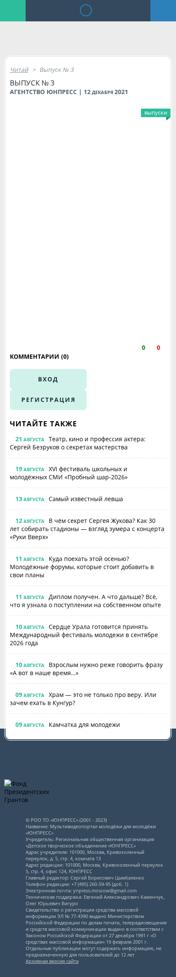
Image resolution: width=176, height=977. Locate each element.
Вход (48, 379)
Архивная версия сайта (52, 961)
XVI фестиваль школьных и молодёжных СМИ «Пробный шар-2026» (69, 473)
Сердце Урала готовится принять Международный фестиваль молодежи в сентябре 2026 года (84, 635)
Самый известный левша (86, 499)
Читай (19, 69)
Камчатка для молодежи (84, 724)
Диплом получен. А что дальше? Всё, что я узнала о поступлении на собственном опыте (85, 601)
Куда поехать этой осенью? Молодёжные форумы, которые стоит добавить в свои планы (82, 567)
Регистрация (48, 400)
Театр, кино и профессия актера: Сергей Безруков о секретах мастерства (78, 443)
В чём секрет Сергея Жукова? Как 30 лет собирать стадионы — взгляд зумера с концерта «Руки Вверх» (87, 529)
